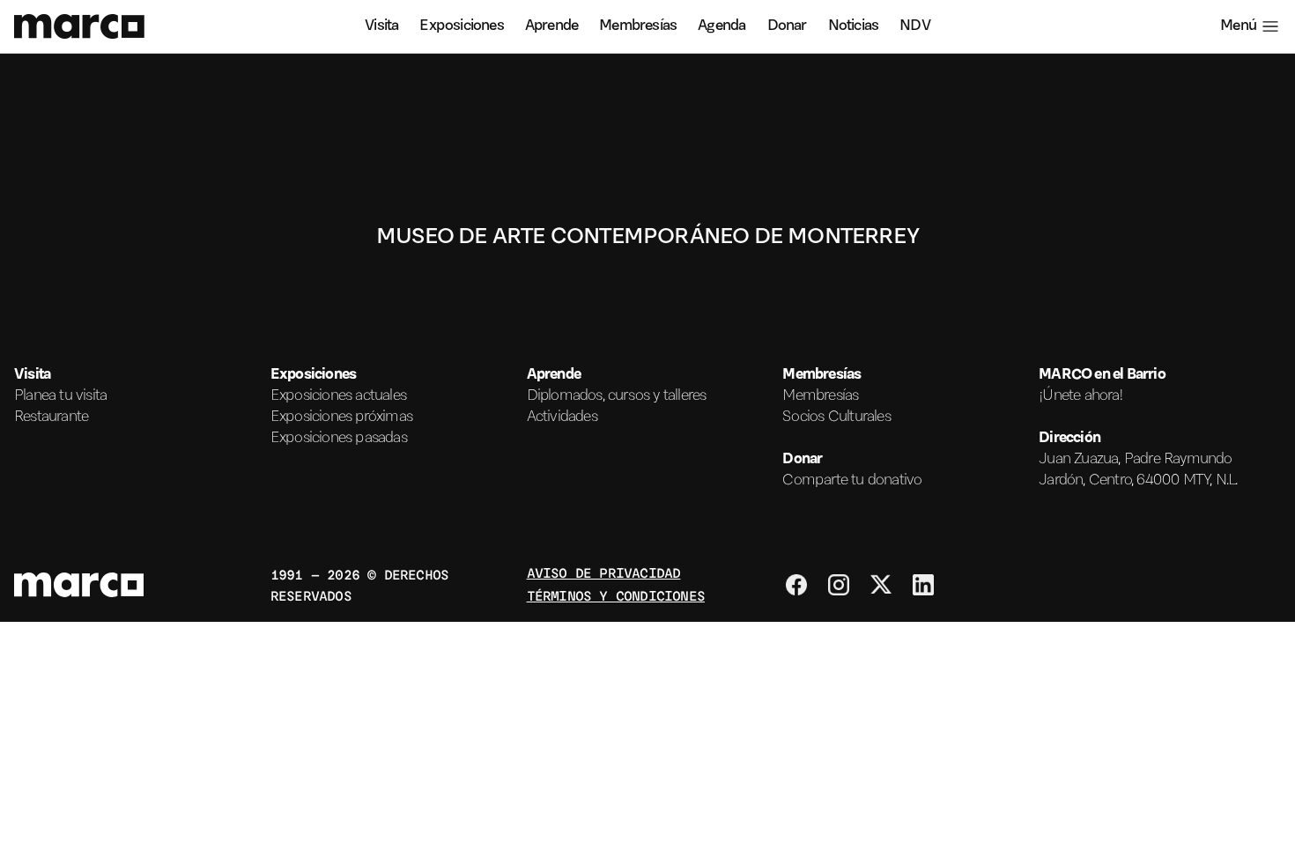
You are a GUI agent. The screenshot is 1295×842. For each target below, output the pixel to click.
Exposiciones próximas (341, 417)
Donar (787, 26)
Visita (381, 26)
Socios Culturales (836, 417)
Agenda (721, 26)
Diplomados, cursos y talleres (617, 396)
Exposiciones (461, 26)
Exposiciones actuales (338, 396)
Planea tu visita (60, 396)
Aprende (551, 26)
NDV (914, 26)
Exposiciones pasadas (338, 439)
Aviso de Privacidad (604, 572)
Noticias (853, 26)
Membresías (638, 26)
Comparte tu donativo (851, 481)
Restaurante (51, 417)
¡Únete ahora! (1081, 396)
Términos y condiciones (616, 595)
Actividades (562, 417)
